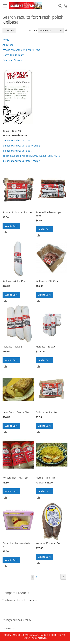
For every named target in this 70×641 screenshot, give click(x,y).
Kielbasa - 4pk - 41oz (14, 281)
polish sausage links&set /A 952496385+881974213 (31, 155)
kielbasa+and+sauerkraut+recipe (21, 145)
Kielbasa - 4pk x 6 (46, 346)
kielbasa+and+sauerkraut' (17, 150)
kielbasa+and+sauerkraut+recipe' (21, 160)
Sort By (33, 30)
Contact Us (9, 628)
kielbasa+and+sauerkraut (17, 140)
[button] (5, 232)
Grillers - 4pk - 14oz (47, 412)
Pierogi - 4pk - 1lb (46, 477)
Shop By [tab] (9, 30)
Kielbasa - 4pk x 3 (12, 346)
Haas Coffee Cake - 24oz (16, 412)
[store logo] (25, 5)
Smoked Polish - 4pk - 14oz (18, 212)
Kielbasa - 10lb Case (47, 281)
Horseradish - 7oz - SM (15, 477)
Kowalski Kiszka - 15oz (48, 543)
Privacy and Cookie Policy (17, 619)
